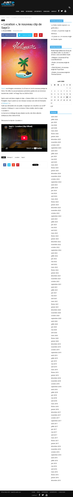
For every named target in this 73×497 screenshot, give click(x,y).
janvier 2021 (55, 307)
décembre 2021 (56, 276)
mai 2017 (54, 432)
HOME (17, 11)
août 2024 (54, 185)
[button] (69, 7)
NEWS (22, 11)
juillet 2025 (54, 153)
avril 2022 (54, 264)
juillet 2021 (54, 290)
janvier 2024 (55, 205)
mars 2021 (54, 301)
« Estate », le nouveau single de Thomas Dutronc (60, 73)
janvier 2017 (55, 443)
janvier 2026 (55, 136)
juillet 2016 (54, 460)
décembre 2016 (56, 446)
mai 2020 (54, 330)
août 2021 (54, 287)
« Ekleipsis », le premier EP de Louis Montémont (60, 58)
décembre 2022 (56, 242)
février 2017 (54, 440)
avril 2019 (54, 367)
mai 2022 (54, 261)
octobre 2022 (55, 247)
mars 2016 (54, 472)
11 (55, 94)
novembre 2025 (56, 142)
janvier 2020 (55, 341)
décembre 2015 (56, 480)
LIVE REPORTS (38, 11)
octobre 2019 (55, 350)
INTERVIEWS (29, 11)
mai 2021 (54, 296)
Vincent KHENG (7, 30)
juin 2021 (54, 293)
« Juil (51, 106)
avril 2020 (54, 332)
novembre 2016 (56, 449)
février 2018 (54, 406)
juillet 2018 (54, 392)
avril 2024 (54, 196)
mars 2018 (54, 404)
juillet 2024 (54, 188)
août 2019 (54, 355)
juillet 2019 (54, 358)
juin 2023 (54, 224)
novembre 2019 (56, 347)
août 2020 (54, 321)
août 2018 (54, 389)
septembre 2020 (56, 318)
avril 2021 (54, 298)
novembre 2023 (56, 210)
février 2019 (54, 372)
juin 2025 (54, 156)
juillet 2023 (54, 222)
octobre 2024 (55, 179)
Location (17, 157)
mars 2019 (54, 369)
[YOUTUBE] (65, 11)
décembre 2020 (56, 310)
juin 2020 (54, 327)
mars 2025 (54, 165)
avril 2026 (54, 128)
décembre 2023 (56, 207)
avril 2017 (54, 435)
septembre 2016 (56, 455)
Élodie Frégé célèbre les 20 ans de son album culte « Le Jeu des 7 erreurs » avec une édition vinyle (61, 52)
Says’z (3, 88)
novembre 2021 (56, 278)
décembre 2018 (56, 378)
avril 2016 (54, 469)
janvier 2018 (55, 409)
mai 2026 (54, 125)
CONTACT (54, 11)
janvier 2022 (55, 273)
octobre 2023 (55, 213)
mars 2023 (54, 233)
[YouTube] (47, 495)
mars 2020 (54, 335)
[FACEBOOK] (58, 11)
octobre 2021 (55, 281)
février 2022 (54, 270)
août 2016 (54, 458)
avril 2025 (54, 162)
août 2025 (54, 151)
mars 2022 (54, 267)
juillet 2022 (54, 256)
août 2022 (54, 253)
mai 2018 (54, 398)
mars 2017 (54, 438)
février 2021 (54, 304)
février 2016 (54, 475)
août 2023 (54, 219)
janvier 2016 (55, 477)
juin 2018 (54, 395)
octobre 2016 (55, 452)
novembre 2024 (56, 176)
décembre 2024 (56, 173)
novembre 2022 (56, 244)
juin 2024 (54, 190)
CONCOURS (46, 11)
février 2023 (54, 236)
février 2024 (54, 202)
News (3, 20)
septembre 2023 (56, 216)
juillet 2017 (54, 426)
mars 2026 (54, 131)
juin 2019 (54, 361)
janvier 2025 (55, 170)
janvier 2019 (55, 375)
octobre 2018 (55, 384)
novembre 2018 (56, 381)
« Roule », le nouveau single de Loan (60, 63)
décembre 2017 (56, 412)
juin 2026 (54, 122)
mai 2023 (54, 227)
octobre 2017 (55, 418)
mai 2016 (54, 466)
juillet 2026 (54, 119)
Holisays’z (5, 103)
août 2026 (54, 116)
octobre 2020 (55, 315)
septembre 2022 (56, 250)
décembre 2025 (56, 139)
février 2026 (54, 134)
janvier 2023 (55, 239)
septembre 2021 (56, 284)
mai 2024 (54, 193)
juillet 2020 (54, 324)
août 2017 (54, 423)
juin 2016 (54, 463)
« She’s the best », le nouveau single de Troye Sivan (60, 68)
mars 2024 (54, 199)
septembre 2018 (56, 386)
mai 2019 (54, 364)
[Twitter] (43, 495)
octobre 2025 (55, 145)
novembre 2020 (56, 313)
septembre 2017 (56, 421)
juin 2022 (54, 259)
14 (64, 94)
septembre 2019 (56, 352)
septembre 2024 (56, 182)
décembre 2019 (56, 344)
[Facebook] (39, 495)
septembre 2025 (56, 148)
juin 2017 (54, 429)
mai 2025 (54, 159)
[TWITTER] (62, 11)
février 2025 (54, 168)
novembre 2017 (56, 415)
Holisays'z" (10, 157)
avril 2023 (54, 230)
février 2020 (54, 338)
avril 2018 (54, 401)
